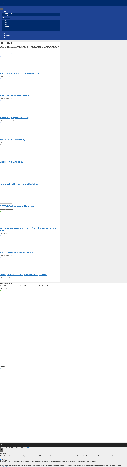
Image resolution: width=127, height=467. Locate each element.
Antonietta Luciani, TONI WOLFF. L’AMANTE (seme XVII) (15, 96)
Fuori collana (6, 28)
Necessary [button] (2, 458)
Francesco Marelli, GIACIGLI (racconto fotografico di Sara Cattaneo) (19, 184)
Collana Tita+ (6, 24)
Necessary (3, 459)
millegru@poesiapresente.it (15, 53)
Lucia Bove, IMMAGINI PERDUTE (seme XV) (11, 162)
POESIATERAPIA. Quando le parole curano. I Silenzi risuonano (17, 206)
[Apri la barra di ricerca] (0, 6)
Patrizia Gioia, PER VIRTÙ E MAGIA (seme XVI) (12, 140)
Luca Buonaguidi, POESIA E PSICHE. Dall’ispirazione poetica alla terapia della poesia (23, 275)
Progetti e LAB (5, 33)
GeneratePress (16, 444)
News (3, 17)
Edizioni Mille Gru (5, 18)
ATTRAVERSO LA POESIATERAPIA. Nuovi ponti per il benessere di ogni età (20, 73)
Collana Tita (6, 22)
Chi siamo (4, 11)
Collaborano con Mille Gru (8, 13)
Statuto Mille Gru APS (8, 15)
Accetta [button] (35, 447)
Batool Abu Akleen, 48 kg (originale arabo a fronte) (14, 118)
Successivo (5, 281)
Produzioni (4, 31)
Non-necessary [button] (3, 462)
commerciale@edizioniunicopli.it (50, 51)
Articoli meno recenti (4, 279)
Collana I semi (7, 26)
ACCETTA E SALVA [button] (3, 466)
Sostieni (4, 37)
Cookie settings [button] (29, 447)
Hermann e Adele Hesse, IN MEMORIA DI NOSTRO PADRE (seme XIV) (18, 253)
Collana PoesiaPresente (8, 20)
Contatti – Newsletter (6, 35)
